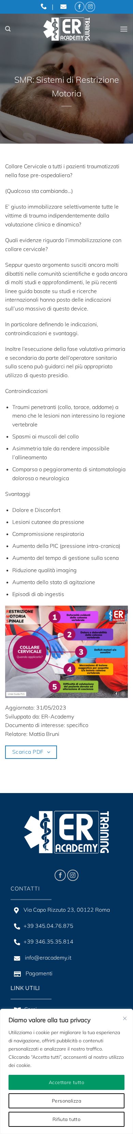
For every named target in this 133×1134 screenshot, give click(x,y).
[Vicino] (124, 1018)
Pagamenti (38, 973)
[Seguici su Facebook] (80, 7)
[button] (8, 29)
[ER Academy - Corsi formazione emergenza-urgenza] (66, 29)
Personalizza (66, 1101)
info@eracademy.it (47, 957)
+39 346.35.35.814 (48, 941)
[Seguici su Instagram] (90, 7)
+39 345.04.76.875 (48, 925)
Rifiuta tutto (66, 1119)
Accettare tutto (66, 1082)
